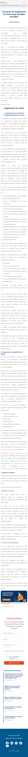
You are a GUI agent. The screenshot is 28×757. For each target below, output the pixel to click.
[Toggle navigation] (23, 3)
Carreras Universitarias (7, 606)
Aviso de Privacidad (14, 751)
